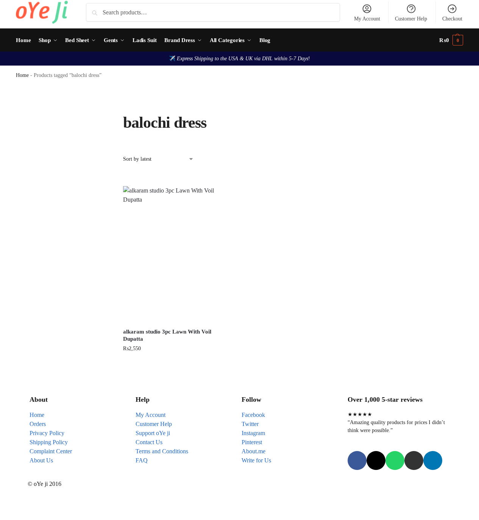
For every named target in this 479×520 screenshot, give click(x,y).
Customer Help (411, 19)
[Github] (413, 460)
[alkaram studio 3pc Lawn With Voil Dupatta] (176, 254)
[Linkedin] (432, 460)
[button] (451, 40)
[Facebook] (357, 460)
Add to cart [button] (176, 364)
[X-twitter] (376, 460)
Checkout (452, 19)
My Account (367, 19)
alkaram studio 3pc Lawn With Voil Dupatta (167, 335)
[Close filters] (94, 117)
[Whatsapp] (394, 460)
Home (22, 75)
